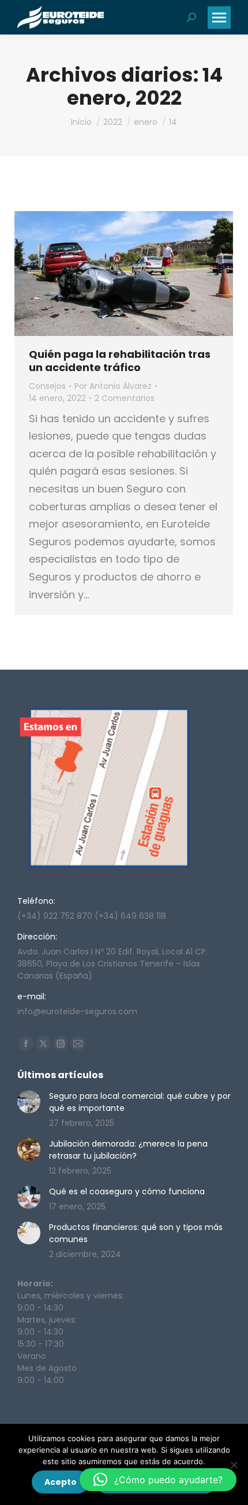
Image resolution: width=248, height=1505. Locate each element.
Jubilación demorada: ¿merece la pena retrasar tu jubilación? (128, 1150)
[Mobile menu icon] (219, 17)
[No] (233, 1464)
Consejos (47, 386)
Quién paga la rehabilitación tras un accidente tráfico (120, 361)
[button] (158, 1479)
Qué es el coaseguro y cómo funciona (127, 1191)
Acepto (60, 1482)
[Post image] (28, 1101)
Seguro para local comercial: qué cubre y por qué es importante (140, 1102)
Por (113, 386)
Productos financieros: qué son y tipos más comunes (136, 1233)
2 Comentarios (125, 398)
